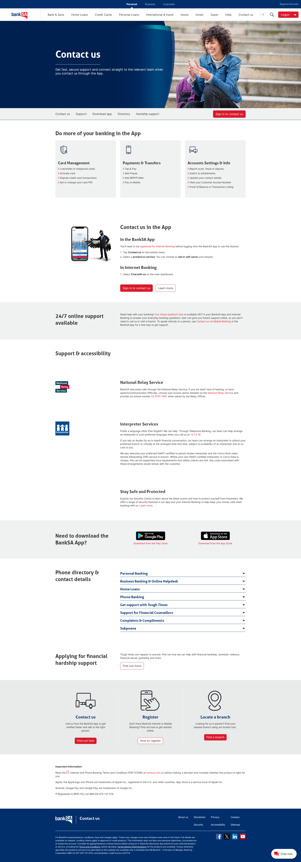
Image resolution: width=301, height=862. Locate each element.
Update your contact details (205, 177)
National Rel (220, 392)
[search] (272, 14)
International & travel (159, 14)
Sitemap (235, 824)
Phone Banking (132, 597)
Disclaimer (199, 817)
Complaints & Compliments (142, 620)
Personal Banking (134, 573)
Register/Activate (289, 4)
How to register (150, 740)
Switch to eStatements (202, 173)
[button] (284, 853)
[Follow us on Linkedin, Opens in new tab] (235, 836)
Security (198, 824)
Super (214, 14)
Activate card (67, 173)
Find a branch (215, 737)
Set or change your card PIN (76, 182)
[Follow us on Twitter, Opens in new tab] (227, 836)
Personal (131, 4)
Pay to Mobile (132, 182)
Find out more (132, 666)
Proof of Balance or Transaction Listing (211, 186)
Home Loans (79, 14)
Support (81, 114)
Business (150, 4)
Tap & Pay (130, 168)
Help (228, 14)
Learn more (165, 288)
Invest (199, 14)
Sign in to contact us (229, 114)
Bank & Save (56, 14)
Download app (102, 114)
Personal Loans (129, 14)
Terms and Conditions (89, 846)
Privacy (215, 817)
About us (183, 817)
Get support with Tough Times (144, 605)
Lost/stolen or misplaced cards (77, 168)
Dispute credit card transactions (78, 177)
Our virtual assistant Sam (169, 314)
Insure (184, 14)
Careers (235, 817)
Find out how (85, 740)
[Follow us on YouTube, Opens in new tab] (243, 836)
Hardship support (147, 114)
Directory (124, 114)
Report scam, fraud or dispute (207, 168)
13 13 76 (195, 434)
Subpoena (128, 628)
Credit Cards (103, 14)
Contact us (246, 14)
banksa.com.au (155, 772)
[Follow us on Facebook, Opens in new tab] (219, 836)
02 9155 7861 (159, 396)
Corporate (169, 4)
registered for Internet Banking (157, 246)
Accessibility (218, 824)
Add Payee (131, 173)
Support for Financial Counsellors (146, 613)
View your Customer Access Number (210, 182)
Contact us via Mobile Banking (213, 321)
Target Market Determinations (131, 846)
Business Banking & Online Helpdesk (149, 581)
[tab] (183, 573)
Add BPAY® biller (134, 177)
